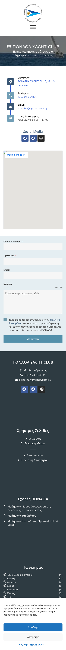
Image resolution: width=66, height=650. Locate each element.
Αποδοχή (33, 627)
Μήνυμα (8, 284)
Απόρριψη (33, 636)
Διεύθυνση (24, 77)
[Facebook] (25, 138)
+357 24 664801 (27, 97)
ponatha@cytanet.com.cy (33, 108)
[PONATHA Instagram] (41, 389)
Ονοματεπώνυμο (13, 241)
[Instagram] (41, 138)
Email (21, 104)
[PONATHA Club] (24, 389)
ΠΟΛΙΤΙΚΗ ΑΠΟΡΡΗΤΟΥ (31, 645)
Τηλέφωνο (10, 255)
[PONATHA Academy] (33, 389)
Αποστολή (33, 339)
